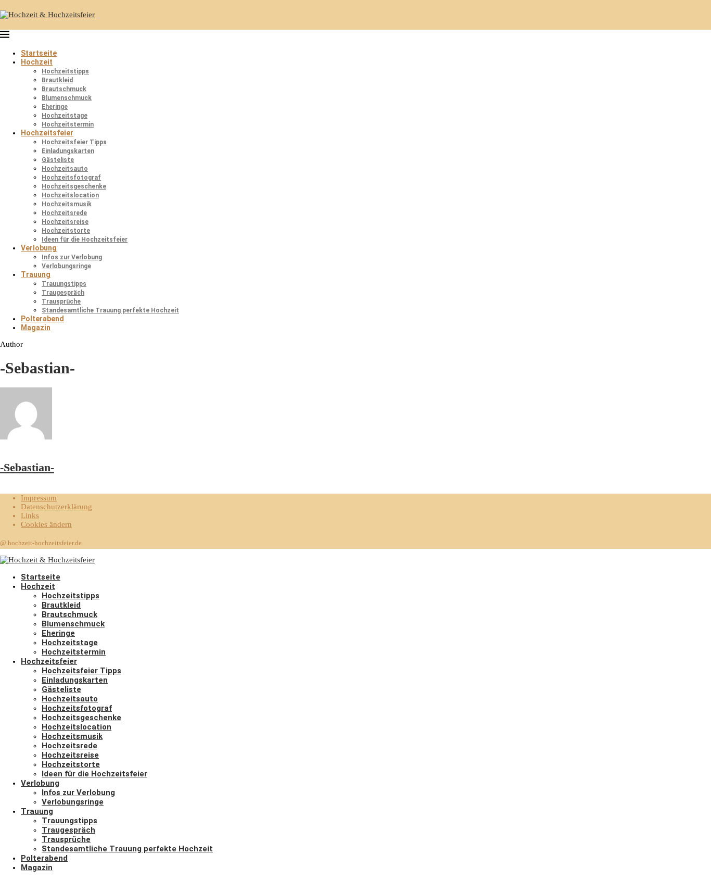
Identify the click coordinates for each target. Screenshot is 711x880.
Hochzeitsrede (64, 213)
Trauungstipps (64, 283)
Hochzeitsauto (65, 168)
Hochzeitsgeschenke (74, 186)
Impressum (39, 498)
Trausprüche (61, 301)
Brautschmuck (64, 89)
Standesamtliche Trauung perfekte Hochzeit (110, 310)
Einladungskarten (68, 151)
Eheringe (55, 106)
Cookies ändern (46, 524)
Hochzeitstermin (68, 124)
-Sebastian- (27, 467)
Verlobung (39, 248)
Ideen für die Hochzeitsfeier (85, 239)
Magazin (35, 327)
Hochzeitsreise (65, 221)
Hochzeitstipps (65, 71)
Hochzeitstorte (66, 230)
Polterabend (42, 319)
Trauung (35, 274)
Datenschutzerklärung (56, 506)
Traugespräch (63, 292)
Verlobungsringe (66, 266)
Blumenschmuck (67, 98)
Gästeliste (58, 160)
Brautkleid (57, 80)
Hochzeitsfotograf (71, 177)
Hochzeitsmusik (67, 204)
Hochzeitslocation (70, 195)
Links (30, 515)
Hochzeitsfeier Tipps (74, 142)
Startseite (39, 53)
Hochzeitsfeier (47, 133)
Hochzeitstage (64, 115)
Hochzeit (37, 62)
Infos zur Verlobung (72, 257)
